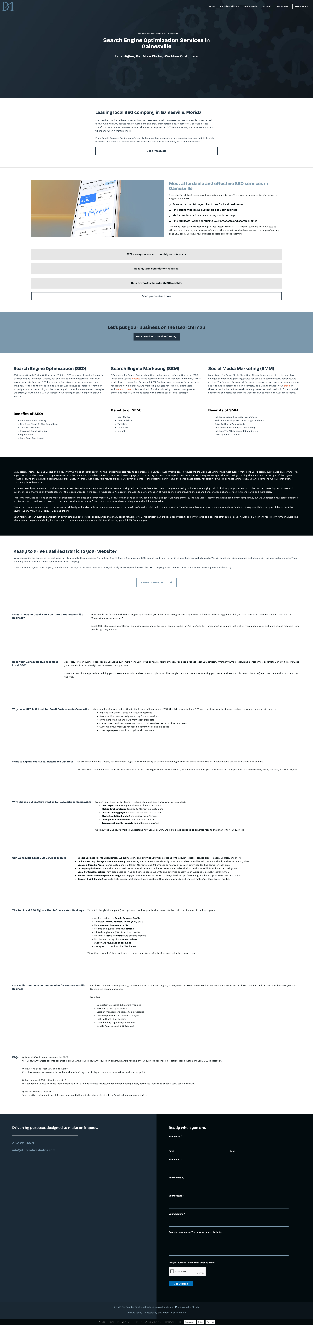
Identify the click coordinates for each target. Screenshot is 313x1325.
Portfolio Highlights (229, 6)
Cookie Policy (178, 1312)
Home (212, 6)
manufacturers (123, 389)
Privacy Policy (134, 1312)
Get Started (181, 1283)
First (171, 1151)
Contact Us (282, 6)
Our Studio (267, 6)
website (136, 378)
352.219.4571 (23, 1143)
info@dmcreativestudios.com (33, 1150)
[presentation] (187, 1271)
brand (287, 385)
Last (232, 1151)
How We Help (250, 6)
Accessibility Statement (156, 1312)
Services (145, 33)
